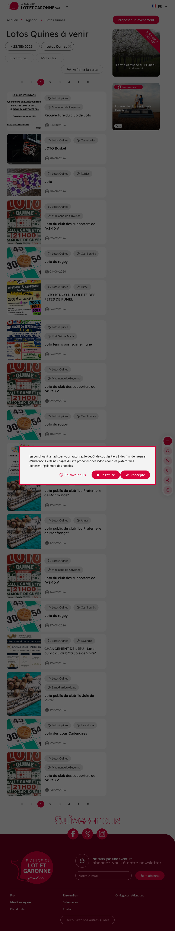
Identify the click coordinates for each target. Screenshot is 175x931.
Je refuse (108, 474)
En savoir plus (75, 474)
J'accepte (138, 474)
